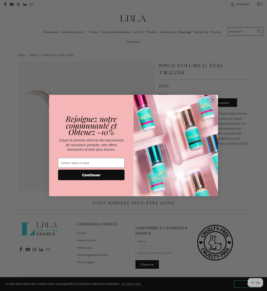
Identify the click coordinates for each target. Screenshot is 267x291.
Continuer (91, 175)
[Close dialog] (213, 99)
